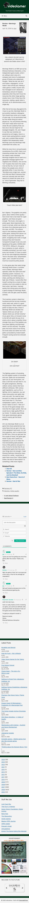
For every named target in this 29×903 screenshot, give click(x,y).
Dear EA (9, 469)
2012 (3, 774)
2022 (3, 764)
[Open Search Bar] (26, 15)
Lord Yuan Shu (6, 804)
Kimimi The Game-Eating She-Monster (14, 831)
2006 (3, 789)
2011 (2, 777)
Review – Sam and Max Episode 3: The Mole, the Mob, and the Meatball (17, 473)
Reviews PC (8, 488)
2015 (3, 769)
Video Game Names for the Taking (12, 659)
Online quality (14, 491)
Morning (7, 491)
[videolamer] (14, 5)
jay (3, 554)
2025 (3, 762)
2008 (3, 784)
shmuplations (5, 829)
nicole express (6, 819)
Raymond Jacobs (7, 599)
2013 (3, 772)
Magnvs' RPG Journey (8, 821)
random (14, 890)
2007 (3, 787)
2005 (3, 792)
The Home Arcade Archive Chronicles (13, 711)
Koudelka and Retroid (8, 647)
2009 (3, 782)
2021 (3, 767)
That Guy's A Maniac (8, 806)
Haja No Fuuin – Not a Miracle (11, 653)
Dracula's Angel (6, 826)
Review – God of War (13, 481)
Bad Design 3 (8, 498)
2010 (3, 779)
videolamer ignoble (7, 733)
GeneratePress (23, 900)
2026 (3, 759)
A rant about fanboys (11, 495)
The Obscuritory (6, 816)
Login (24, 516)
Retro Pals (4, 814)
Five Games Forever (7, 665)
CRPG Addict (5, 824)
